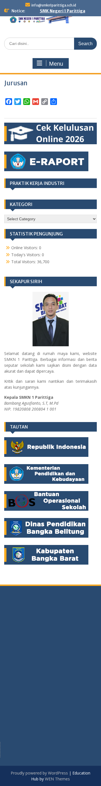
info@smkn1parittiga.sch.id (53, 5)
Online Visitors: (25, 247)
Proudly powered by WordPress (39, 773)
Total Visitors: (24, 261)
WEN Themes (57, 779)
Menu (56, 64)
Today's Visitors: (26, 254)
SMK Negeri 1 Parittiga (62, 10)
